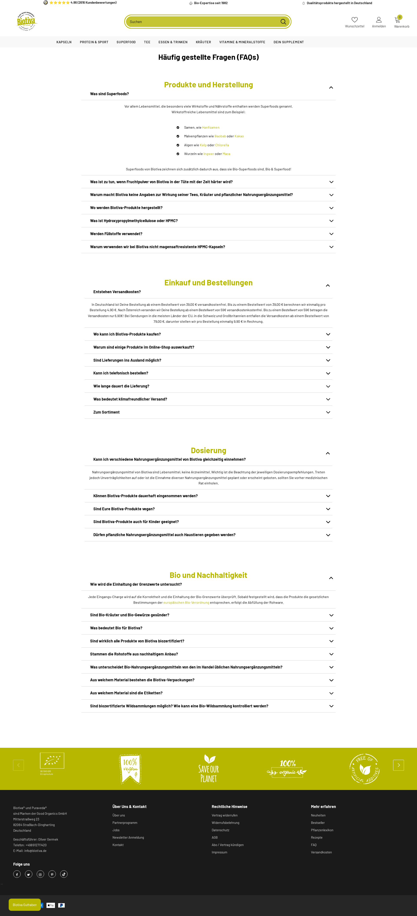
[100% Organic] (287, 769)
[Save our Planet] (208, 769)
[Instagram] (40, 874)
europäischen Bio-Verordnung (186, 602)
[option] (52, 764)
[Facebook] (17, 874)
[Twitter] (28, 874)
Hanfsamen (211, 127)
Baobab (221, 136)
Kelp (203, 145)
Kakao (239, 136)
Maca (226, 153)
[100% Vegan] (130, 769)
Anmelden (379, 26)
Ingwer (209, 153)
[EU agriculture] (52, 764)
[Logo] (27, 21)
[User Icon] (379, 20)
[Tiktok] (64, 874)
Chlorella (222, 145)
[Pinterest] (52, 874)
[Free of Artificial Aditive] (365, 769)
